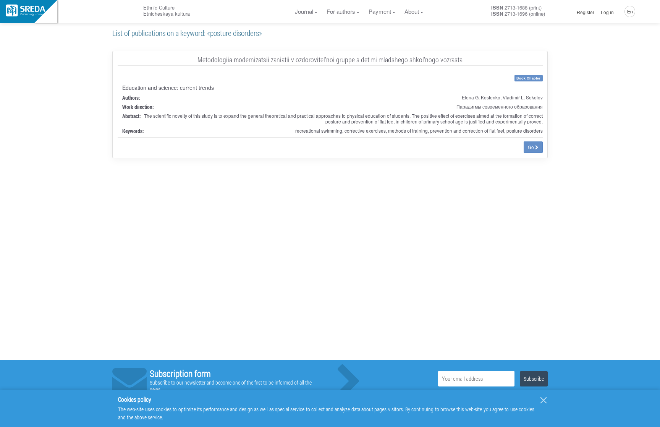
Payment (380, 11)
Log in (607, 12)
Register (585, 12)
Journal (304, 11)
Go (531, 147)
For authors (341, 11)
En (630, 11)
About (411, 11)
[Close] (543, 400)
